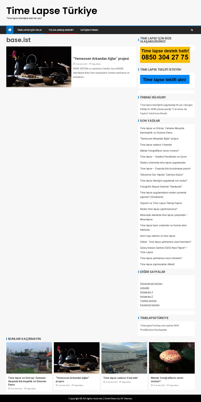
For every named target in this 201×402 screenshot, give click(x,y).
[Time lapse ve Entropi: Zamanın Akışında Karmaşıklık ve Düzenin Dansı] (29, 358)
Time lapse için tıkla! (29, 30)
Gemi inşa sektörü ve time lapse (157, 235)
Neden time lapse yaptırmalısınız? (158, 209)
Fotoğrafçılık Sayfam (151, 283)
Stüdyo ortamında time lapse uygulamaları (163, 162)
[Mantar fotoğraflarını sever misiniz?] (172, 358)
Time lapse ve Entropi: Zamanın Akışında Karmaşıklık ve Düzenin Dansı (27, 381)
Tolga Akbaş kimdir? (61, 30)
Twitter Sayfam (148, 300)
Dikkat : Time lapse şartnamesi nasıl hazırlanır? (165, 241)
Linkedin (144, 287)
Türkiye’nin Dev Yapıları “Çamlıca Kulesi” (161, 174)
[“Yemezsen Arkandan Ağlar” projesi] (38, 66)
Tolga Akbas (96, 64)
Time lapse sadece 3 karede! (156, 144)
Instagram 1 (146, 291)
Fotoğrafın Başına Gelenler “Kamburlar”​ (161, 186)
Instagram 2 (146, 296)
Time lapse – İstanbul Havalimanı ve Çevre (163, 156)
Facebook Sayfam (150, 304)
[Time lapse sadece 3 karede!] (124, 358)
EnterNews (111, 398)
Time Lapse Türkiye (51, 10)
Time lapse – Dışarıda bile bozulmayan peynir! (165, 168)
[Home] (10, 30)
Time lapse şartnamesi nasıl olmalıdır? (161, 258)
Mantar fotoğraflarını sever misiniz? (159, 150)
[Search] (192, 30)
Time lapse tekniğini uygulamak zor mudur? (163, 180)
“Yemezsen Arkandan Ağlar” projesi (101, 59)
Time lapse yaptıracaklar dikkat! (157, 264)
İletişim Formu (89, 30)
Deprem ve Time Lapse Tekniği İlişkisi (161, 203)
